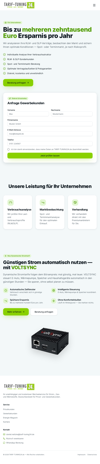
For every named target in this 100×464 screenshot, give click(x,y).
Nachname (55, 110)
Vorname (11, 110)
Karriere (6, 422)
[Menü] (94, 5)
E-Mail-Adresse (14, 130)
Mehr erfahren (14, 312)
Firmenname (12, 120)
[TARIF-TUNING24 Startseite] (18, 5)
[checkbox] (8, 149)
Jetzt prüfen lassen (50, 155)
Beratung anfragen (16, 82)
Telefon (10, 140)
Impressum (81, 455)
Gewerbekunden (10, 413)
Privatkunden (8, 409)
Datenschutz (92, 455)
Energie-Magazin (10, 418)
